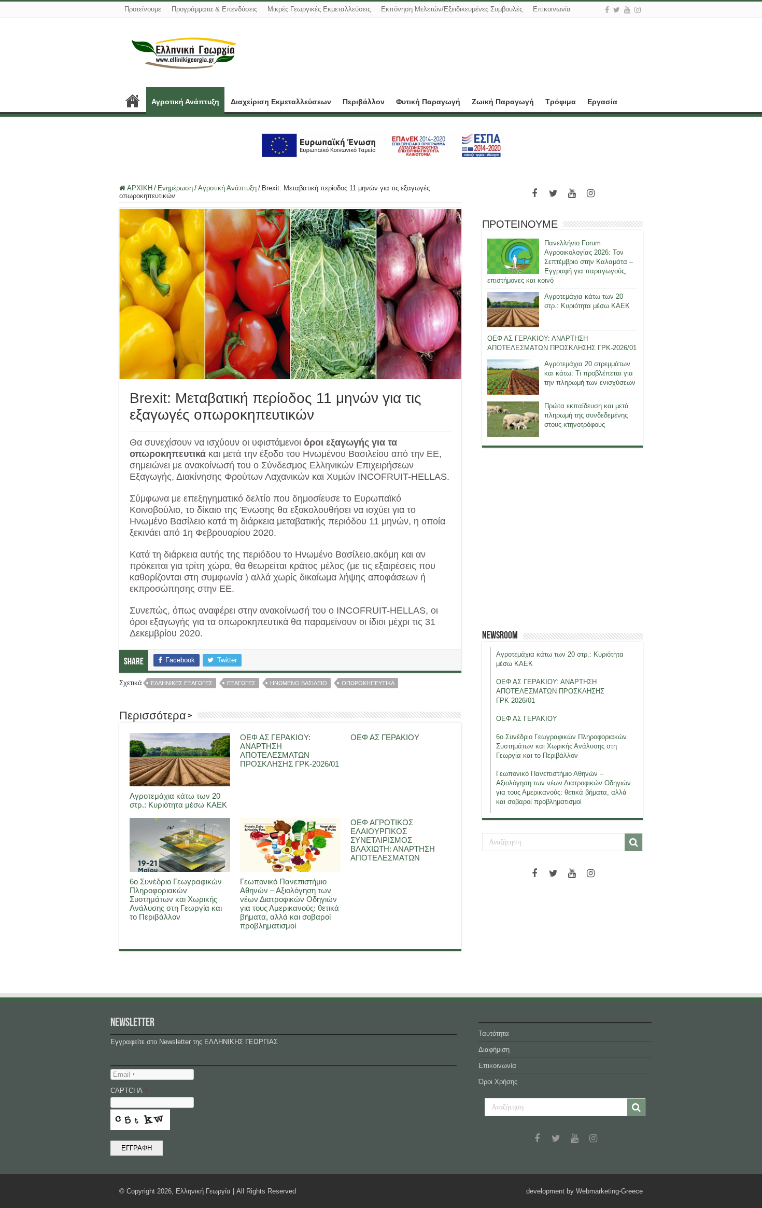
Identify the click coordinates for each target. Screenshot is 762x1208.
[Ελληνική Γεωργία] (184, 51)
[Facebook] (607, 10)
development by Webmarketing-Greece (584, 1191)
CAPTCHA (128, 1090)
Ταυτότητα (493, 1033)
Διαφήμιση (494, 1049)
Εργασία (602, 102)
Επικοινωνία (552, 9)
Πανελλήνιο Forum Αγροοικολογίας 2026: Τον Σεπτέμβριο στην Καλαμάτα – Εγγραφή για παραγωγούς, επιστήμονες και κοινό (560, 261)
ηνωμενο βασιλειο (298, 683)
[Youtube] (627, 10)
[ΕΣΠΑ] (381, 145)
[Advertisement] (562, 538)
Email (124, 1074)
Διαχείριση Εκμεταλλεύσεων (281, 102)
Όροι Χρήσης (497, 1082)
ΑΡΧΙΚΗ (132, 101)
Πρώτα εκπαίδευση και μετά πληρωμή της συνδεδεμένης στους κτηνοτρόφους (586, 415)
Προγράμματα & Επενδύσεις (214, 9)
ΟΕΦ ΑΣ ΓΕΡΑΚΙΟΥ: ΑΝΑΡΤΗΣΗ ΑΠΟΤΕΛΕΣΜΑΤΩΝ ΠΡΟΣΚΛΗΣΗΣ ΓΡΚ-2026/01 (289, 750)
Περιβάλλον (364, 102)
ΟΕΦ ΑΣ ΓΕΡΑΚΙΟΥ (384, 737)
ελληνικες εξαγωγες (182, 683)
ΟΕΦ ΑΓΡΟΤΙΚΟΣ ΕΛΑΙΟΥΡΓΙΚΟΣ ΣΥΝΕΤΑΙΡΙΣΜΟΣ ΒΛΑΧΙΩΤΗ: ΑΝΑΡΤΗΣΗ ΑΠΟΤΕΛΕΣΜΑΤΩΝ (392, 840)
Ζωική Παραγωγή (503, 102)
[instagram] (637, 10)
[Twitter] (616, 10)
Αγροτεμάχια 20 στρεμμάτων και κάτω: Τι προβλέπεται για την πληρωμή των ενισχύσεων (590, 373)
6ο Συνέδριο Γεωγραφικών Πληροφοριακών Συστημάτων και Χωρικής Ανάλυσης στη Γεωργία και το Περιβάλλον (176, 899)
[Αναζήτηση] (633, 842)
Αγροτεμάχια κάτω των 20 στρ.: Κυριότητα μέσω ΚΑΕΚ (178, 800)
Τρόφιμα (560, 102)
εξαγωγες (241, 683)
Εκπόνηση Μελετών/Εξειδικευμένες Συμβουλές (452, 9)
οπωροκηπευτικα (368, 683)
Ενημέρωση (175, 188)
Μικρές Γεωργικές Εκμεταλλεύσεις (319, 9)
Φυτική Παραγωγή (428, 102)
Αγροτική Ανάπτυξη (185, 102)
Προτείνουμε (142, 9)
